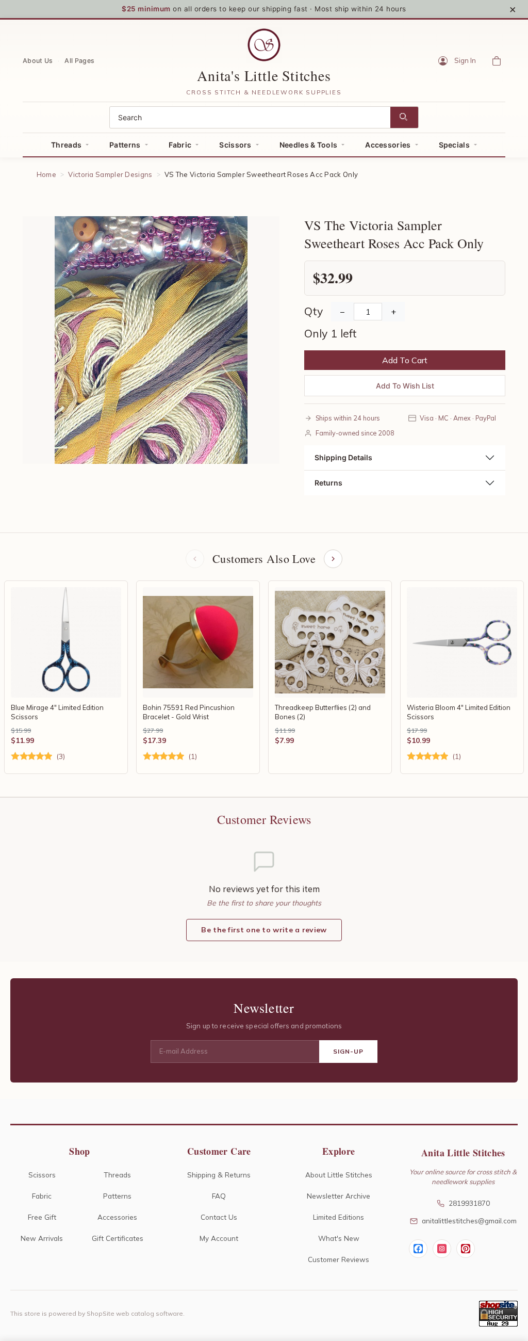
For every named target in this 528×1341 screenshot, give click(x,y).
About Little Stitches (338, 1174)
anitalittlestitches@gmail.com (469, 1220)
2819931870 (469, 1203)
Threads (66, 144)
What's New (338, 1238)
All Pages (79, 60)
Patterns (124, 144)
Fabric (180, 144)
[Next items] (333, 559)
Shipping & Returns (219, 1174)
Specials (454, 144)
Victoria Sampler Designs (110, 174)
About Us (38, 60)
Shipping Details (343, 457)
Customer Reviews (338, 1259)
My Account (219, 1238)
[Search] (404, 117)
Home (46, 174)
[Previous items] (195, 559)
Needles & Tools (308, 144)
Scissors (235, 144)
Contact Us (219, 1217)
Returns (328, 482)
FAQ (219, 1195)
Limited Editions (338, 1217)
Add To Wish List (405, 385)
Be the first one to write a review (263, 929)
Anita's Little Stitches (264, 75)
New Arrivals (42, 1238)
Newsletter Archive (338, 1195)
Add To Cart (404, 360)
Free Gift (42, 1217)
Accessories (387, 144)
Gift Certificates (117, 1238)
